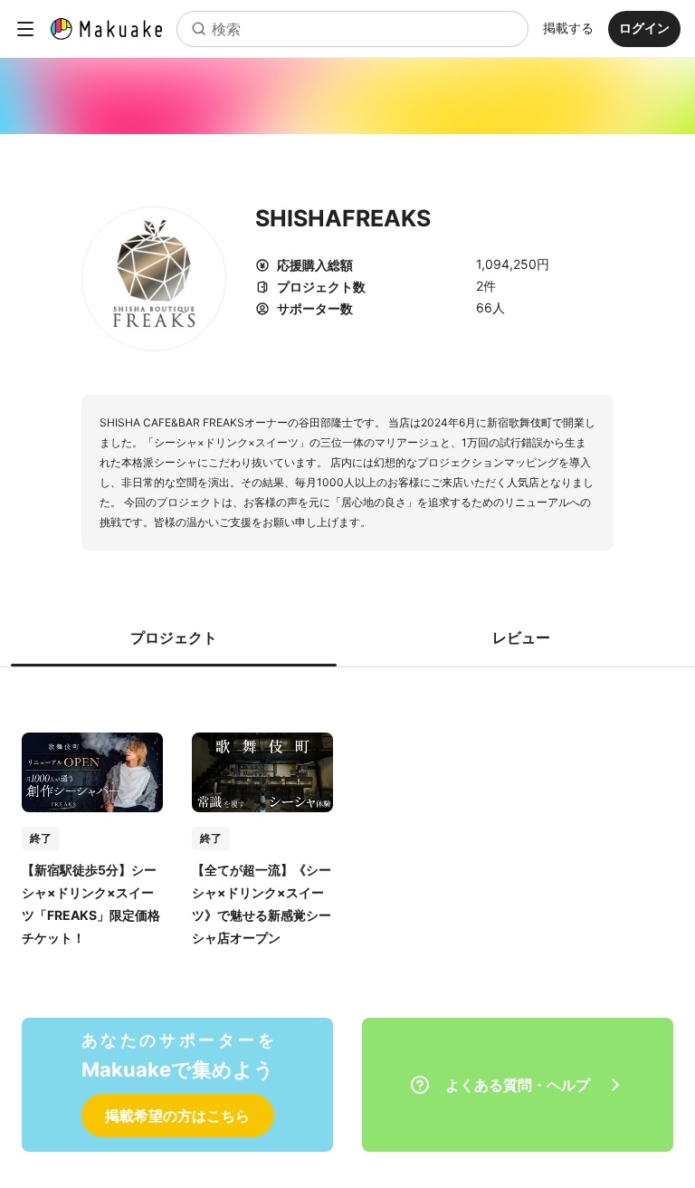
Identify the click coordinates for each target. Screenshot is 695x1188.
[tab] (174, 637)
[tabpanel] (347, 820)
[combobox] (352, 29)
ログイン (644, 27)
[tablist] (347, 637)
